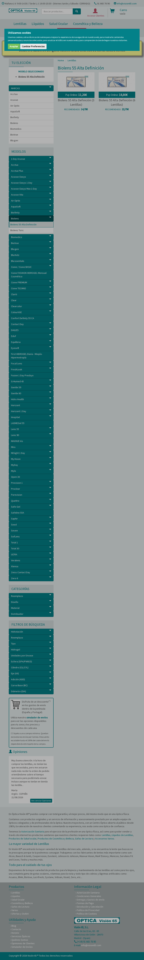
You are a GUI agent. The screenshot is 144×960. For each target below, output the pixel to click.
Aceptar (14, 46)
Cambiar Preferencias (33, 46)
